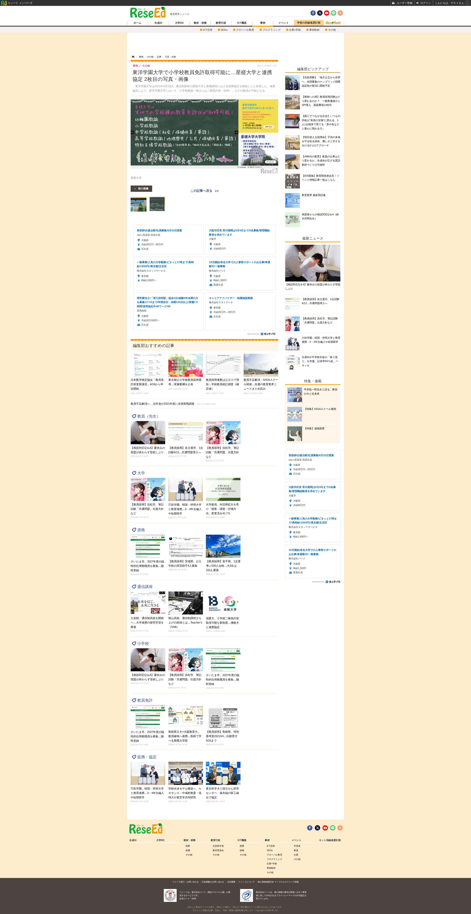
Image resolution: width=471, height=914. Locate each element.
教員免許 (145, 700)
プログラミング (272, 29)
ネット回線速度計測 (330, 840)
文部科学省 (218, 846)
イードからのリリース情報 (287, 882)
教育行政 (221, 22)
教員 (296, 850)
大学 (141, 473)
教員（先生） (148, 416)
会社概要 (231, 882)
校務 (188, 850)
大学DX (179, 22)
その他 (332, 29)
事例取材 (314, 29)
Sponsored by (253, 334)
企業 (296, 855)
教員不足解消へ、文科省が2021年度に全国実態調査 (173, 403)
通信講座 (145, 587)
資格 (141, 530)
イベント (283, 22)
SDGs (224, 29)
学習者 (297, 846)
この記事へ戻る (204, 190)
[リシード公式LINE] (332, 828)
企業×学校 (295, 29)
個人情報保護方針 (266, 882)
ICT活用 (207, 29)
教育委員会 (218, 850)
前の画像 (143, 188)
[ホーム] (133, 57)
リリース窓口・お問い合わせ (185, 882)
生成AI (158, 22)
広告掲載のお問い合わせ (213, 882)
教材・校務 (200, 22)
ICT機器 (242, 22)
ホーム (137, 22)
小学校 (143, 643)
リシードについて (246, 882)
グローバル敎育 (245, 29)
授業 (188, 846)
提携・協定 (147, 757)
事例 (262, 22)
